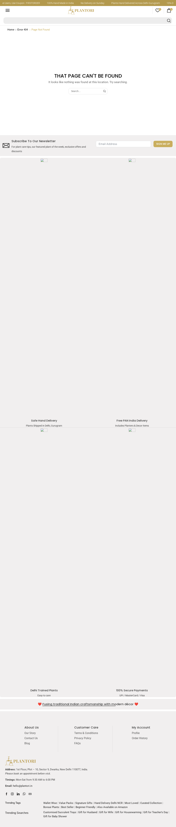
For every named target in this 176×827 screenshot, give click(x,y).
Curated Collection (151, 803)
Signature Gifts (83, 803)
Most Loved (131, 803)
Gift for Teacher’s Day (155, 812)
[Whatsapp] (24, 794)
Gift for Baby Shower (55, 816)
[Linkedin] (18, 794)
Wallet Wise (50, 803)
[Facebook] (6, 794)
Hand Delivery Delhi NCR (108, 803)
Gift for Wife (106, 812)
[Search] (169, 20)
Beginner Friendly (85, 807)
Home (10, 29)
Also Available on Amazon (112, 807)
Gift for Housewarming (128, 812)
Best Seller (67, 807)
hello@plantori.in (22, 785)
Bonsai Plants (51, 807)
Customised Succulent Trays (59, 812)
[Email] (30, 794)
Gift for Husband (87, 812)
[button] (8, 10)
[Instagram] (12, 794)
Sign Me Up (163, 144)
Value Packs (66, 803)
